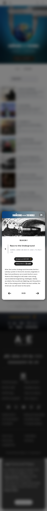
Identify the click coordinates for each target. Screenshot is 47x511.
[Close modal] (41, 215)
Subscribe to (20, 264)
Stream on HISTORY (22, 259)
